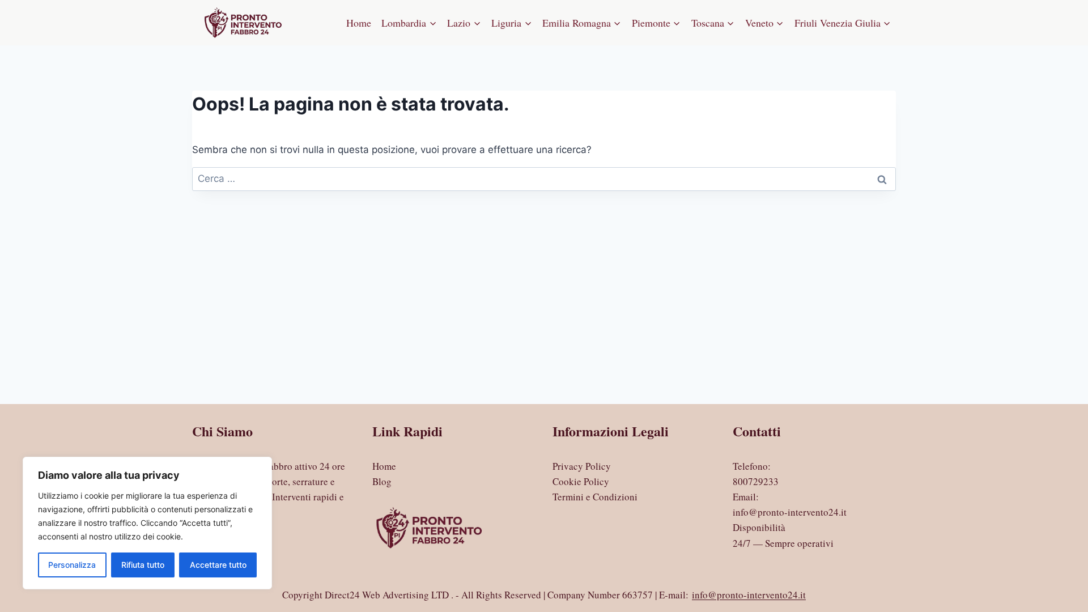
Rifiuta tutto (142, 565)
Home (358, 22)
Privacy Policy (581, 466)
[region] (147, 523)
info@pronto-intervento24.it (790, 511)
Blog (382, 481)
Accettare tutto (218, 565)
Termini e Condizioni (595, 496)
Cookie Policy (580, 481)
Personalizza (72, 565)
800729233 (756, 481)
